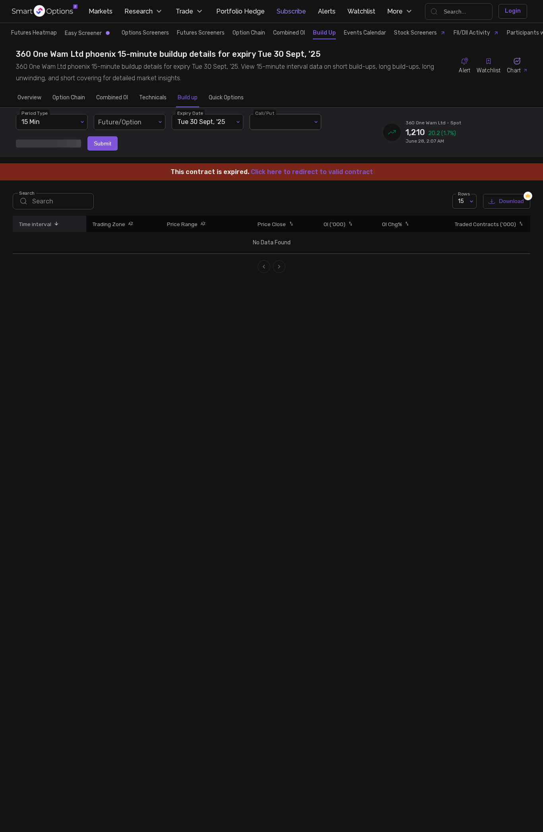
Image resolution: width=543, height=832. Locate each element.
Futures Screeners (201, 32)
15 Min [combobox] (30, 122)
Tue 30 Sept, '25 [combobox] (201, 122)
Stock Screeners (415, 32)
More (395, 11)
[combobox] (129, 122)
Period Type (34, 113)
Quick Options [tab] (226, 97)
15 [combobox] (461, 201)
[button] (55, 224)
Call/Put (264, 113)
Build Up (324, 32)
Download (511, 201)
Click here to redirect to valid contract (312, 172)
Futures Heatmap (34, 32)
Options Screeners (145, 32)
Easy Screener (83, 33)
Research (138, 11)
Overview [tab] (29, 97)
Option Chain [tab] (68, 97)
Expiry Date (190, 113)
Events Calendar (365, 32)
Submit (102, 143)
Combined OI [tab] (112, 97)
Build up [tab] (188, 97)
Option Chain (249, 32)
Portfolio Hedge (240, 11)
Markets (100, 11)
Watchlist (361, 11)
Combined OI (289, 32)
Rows (464, 194)
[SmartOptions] (45, 11)
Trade (184, 11)
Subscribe (291, 11)
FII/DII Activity (472, 32)
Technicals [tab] (153, 97)
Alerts (326, 11)
